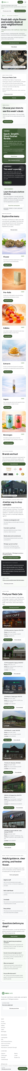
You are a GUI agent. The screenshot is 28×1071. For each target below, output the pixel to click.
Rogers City (17, 1057)
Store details (17, 639)
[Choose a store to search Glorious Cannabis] (20, 469)
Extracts (3, 1027)
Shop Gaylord (7, 639)
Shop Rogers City (8, 807)
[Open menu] (25, 2)
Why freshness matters (14, 160)
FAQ (2, 1039)
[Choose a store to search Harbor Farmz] (17, 474)
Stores (20, 2)
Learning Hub (4, 1037)
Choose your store (20, 11)
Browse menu (14, 229)
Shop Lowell (7, 740)
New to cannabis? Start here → (11, 557)
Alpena (16, 1053)
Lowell (15, 1055)
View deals (14, 47)
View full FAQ (14, 936)
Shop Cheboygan (8, 707)
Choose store (22, 1068)
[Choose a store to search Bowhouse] (8, 474)
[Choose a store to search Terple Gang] (8, 469)
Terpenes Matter (5, 1045)
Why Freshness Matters (6, 1041)
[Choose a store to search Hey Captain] (23, 474)
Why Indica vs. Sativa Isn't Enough (9, 1047)
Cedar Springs (4, 1059)
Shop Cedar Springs (9, 844)
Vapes (2, 1029)
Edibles (3, 1025)
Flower (2, 1021)
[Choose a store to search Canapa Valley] (15, 469)
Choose (14, 97)
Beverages (3, 1031)
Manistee (3, 1057)
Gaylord (3, 1053)
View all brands (14, 464)
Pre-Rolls (3, 1023)
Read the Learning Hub (14, 205)
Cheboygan (4, 1055)
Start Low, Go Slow (5, 1043)
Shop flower (14, 156)
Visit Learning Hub (14, 874)
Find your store (8, 121)
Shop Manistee (8, 772)
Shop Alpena (7, 673)
